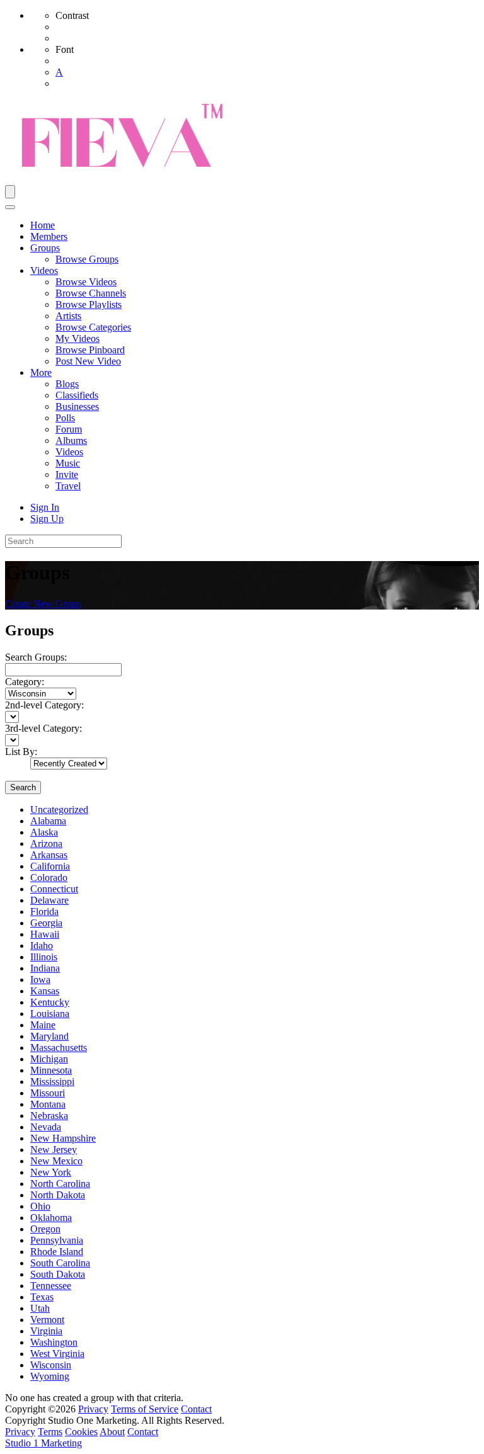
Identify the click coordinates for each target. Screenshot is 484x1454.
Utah (40, 1308)
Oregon (45, 1229)
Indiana (45, 968)
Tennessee (50, 1285)
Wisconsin (50, 1365)
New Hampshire (63, 1138)
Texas (42, 1297)
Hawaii (44, 934)
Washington (54, 1342)
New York (50, 1172)
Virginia (46, 1331)
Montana (48, 1104)
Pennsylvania (56, 1240)
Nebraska (49, 1115)
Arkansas (48, 854)
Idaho (41, 945)
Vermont (47, 1319)
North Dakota (57, 1195)
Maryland (49, 1036)
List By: (21, 751)
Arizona (46, 843)
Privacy (93, 1409)
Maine (42, 1025)
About (112, 1431)
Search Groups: (36, 657)
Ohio (40, 1206)
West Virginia (57, 1353)
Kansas (44, 990)
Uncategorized (59, 809)
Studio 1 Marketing (43, 1443)
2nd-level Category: (44, 705)
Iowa (40, 979)
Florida (44, 911)
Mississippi (52, 1081)
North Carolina (60, 1183)
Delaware (49, 900)
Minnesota (51, 1070)
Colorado (48, 877)
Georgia (46, 922)
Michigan (49, 1059)
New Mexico (56, 1161)
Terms (50, 1431)
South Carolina (60, 1263)
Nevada (45, 1127)
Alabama (48, 820)
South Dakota (57, 1274)
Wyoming (49, 1376)
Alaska (44, 832)
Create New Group (43, 603)
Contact (196, 1409)
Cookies (81, 1431)
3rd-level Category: (43, 728)
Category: (24, 681)
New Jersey (53, 1149)
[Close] (10, 207)
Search (23, 787)
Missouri (47, 1093)
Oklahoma (51, 1217)
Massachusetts (58, 1047)
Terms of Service (144, 1409)
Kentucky (49, 1002)
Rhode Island (56, 1251)
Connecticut (54, 888)
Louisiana (49, 1013)
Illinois (43, 956)
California (50, 866)
